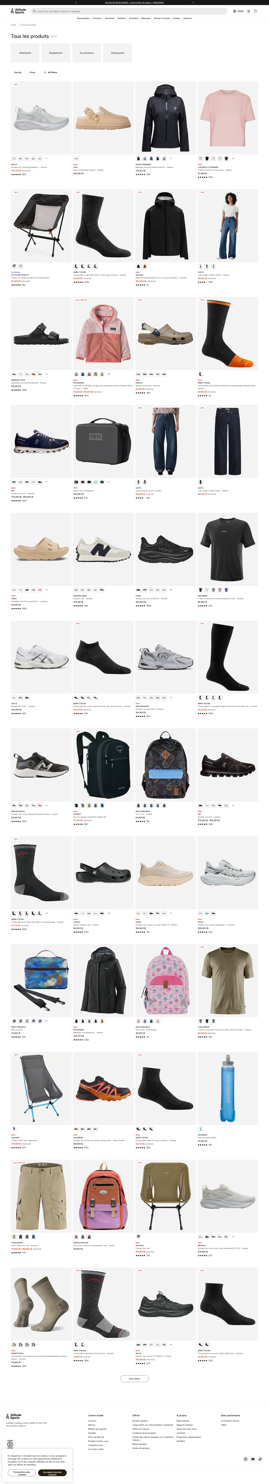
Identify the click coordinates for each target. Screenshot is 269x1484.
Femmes (97, 18)
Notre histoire (183, 1421)
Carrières (181, 1433)
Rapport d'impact (185, 1425)
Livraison (92, 1421)
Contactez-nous (95, 1445)
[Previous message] (75, 2)
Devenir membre (140, 1421)
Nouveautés (83, 18)
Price (32, 72)
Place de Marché (96, 1437)
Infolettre (181, 1441)
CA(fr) (240, 11)
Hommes (109, 18)
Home (13, 25)
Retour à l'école (162, 18)
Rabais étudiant (139, 1444)
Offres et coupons (140, 1429)
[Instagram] (245, 1459)
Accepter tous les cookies (52, 1473)
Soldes (176, 18)
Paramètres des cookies (21, 1473)
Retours (91, 1425)
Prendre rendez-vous (98, 1441)
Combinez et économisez (144, 1433)
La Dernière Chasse (230, 1421)
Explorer (188, 18)
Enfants (122, 18)
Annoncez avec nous (186, 1429)
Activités (133, 18)
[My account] (248, 11)
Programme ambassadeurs (189, 1437)
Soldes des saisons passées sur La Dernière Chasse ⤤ (152, 1438)
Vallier (224, 1425)
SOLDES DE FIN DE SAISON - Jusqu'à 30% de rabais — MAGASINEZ (134, 2)
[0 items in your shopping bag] (255, 11)
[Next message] (193, 2)
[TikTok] (260, 1459)
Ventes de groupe (140, 1448)
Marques (146, 18)
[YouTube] (253, 1459)
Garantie (92, 1433)
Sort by (17, 72)
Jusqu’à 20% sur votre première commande (152, 1425)
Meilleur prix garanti (97, 1429)
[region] (37, 1465)
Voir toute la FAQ (96, 1449)
